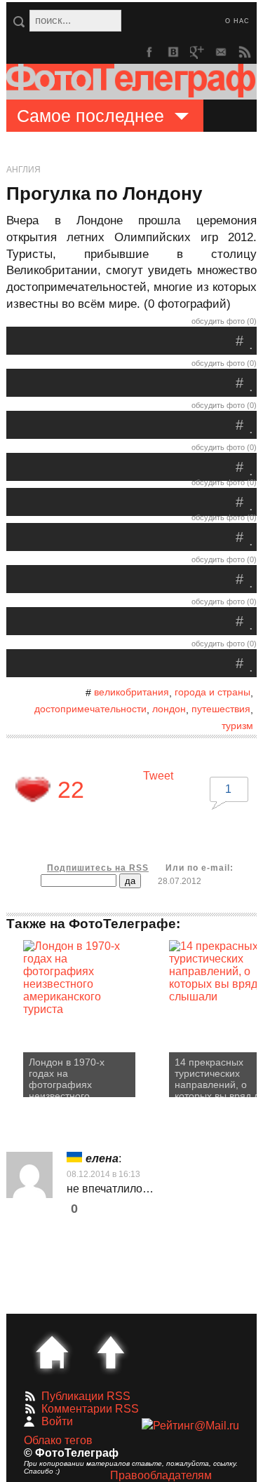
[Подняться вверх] (111, 1352)
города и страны (212, 692)
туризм (237, 725)
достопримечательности (90, 708)
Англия (23, 170)
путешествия (220, 708)
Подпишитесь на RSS (98, 868)
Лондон (169, 708)
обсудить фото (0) (224, 321)
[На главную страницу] (52, 1352)
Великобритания (131, 692)
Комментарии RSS (90, 1409)
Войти (57, 1421)
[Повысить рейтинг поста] (32, 789)
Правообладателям (161, 1475)
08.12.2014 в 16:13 (103, 1174)
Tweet (158, 776)
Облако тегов (58, 1440)
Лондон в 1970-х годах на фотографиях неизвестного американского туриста (66, 1076)
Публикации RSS (85, 1396)
